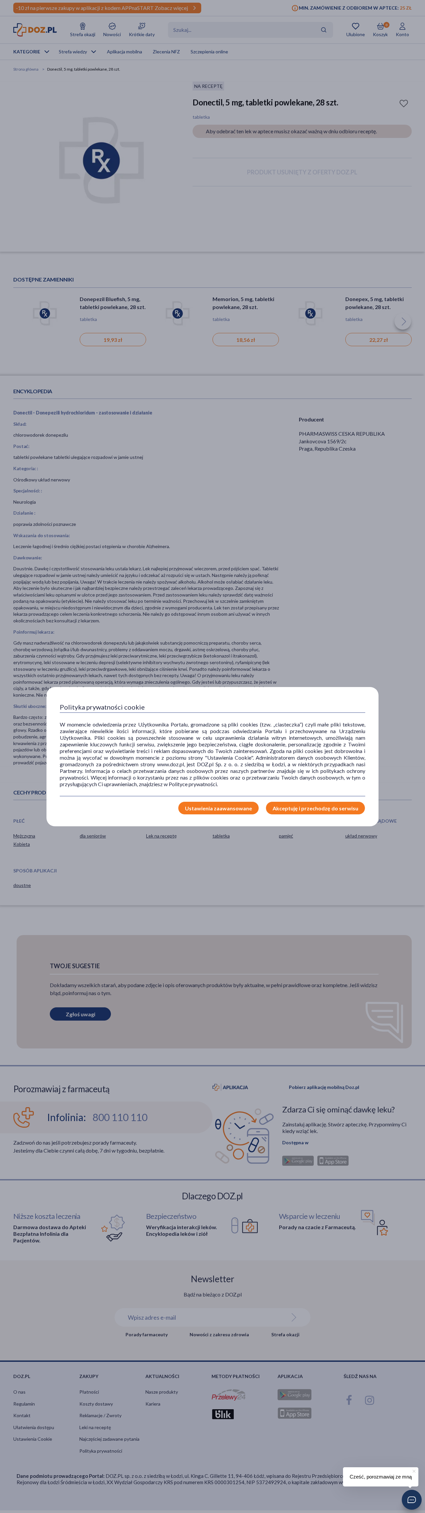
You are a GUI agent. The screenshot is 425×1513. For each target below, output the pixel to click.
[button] (412, 1500)
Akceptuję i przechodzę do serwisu (315, 808)
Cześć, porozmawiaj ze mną (381, 1477)
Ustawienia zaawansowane (218, 808)
